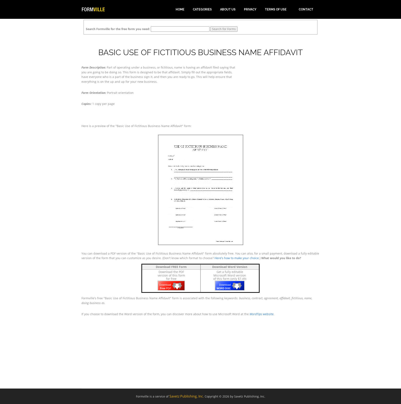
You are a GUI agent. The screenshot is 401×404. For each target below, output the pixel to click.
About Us (228, 9)
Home (180, 9)
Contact (306, 9)
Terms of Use (276, 9)
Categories (202, 9)
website (262, 314)
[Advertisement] (282, 91)
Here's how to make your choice (236, 258)
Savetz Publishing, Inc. (186, 396)
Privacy (250, 9)
